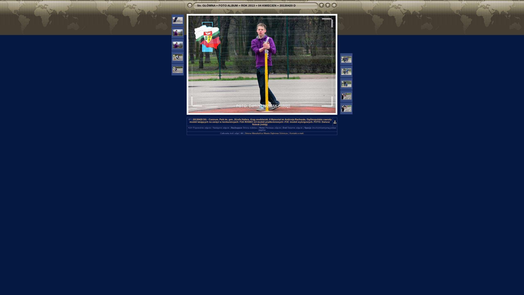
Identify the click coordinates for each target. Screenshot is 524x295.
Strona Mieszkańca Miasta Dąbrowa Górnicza (266, 133)
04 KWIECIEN (267, 5)
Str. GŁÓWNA (206, 5)
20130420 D (288, 5)
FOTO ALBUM (228, 5)
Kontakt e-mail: (297, 133)
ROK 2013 (248, 5)
